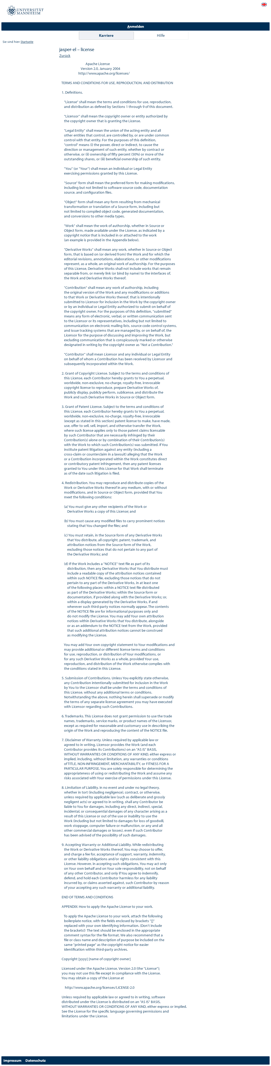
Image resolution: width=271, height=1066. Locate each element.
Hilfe (161, 35)
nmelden (135, 26)
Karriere (106, 35)
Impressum (12, 1060)
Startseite (27, 42)
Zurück (64, 55)
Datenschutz (35, 1060)
